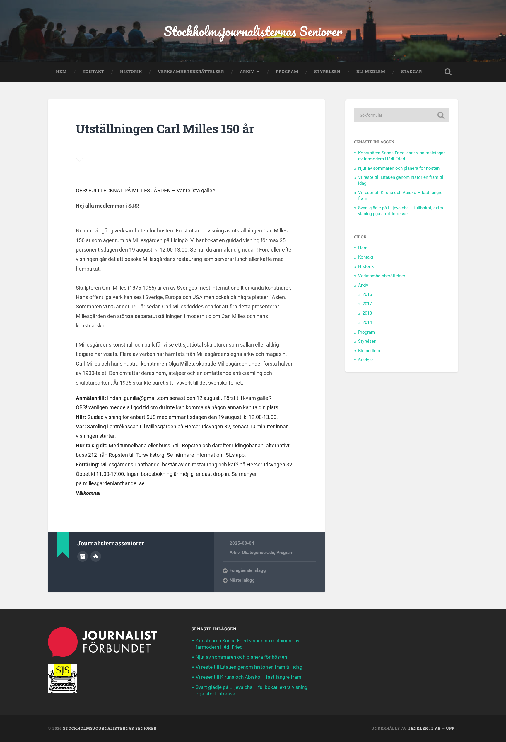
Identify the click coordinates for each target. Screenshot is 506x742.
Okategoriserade (258, 552)
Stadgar (411, 71)
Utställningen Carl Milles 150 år (165, 128)
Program (287, 71)
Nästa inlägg (242, 580)
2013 (367, 313)
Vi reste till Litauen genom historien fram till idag (249, 667)
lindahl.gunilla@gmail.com (137, 398)
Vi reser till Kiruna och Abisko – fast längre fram (248, 677)
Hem (61, 71)
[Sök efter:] (401, 115)
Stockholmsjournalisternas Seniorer (253, 31)
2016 (367, 294)
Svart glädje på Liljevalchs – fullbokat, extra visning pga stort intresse (400, 210)
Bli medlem (370, 71)
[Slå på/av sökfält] (448, 72)
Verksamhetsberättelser (191, 71)
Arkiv (247, 71)
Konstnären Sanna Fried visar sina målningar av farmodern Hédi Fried (401, 156)
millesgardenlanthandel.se (114, 483)
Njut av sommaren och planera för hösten (399, 168)
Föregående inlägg (248, 570)
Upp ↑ (452, 728)
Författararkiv (82, 556)
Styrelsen (327, 71)
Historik (131, 71)
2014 (367, 322)
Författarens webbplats (95, 556)
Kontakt (93, 71)
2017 (367, 303)
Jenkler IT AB (424, 728)
